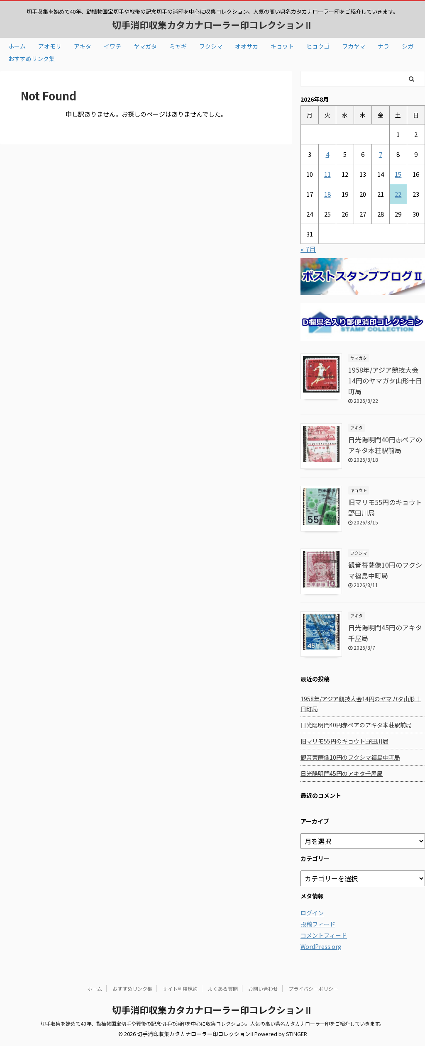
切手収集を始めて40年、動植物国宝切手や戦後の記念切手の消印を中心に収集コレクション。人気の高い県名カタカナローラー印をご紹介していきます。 (212, 1023)
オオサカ (246, 46)
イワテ (112, 46)
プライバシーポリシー (313, 988)
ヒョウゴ (318, 46)
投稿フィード (317, 924)
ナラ (383, 46)
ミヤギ (178, 46)
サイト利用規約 (180, 988)
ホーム (17, 46)
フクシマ (210, 46)
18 (327, 194)
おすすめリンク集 (31, 58)
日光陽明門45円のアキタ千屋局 (341, 773)
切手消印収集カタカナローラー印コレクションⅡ (212, 24)
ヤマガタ (145, 46)
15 (398, 174)
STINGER (296, 1034)
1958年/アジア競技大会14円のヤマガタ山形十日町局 (385, 380)
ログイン (312, 913)
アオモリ (49, 46)
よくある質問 (223, 988)
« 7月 (308, 249)
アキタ (82, 46)
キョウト (282, 46)
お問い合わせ (263, 988)
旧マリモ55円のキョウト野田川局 (344, 741)
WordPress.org (321, 946)
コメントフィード (323, 935)
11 (327, 174)
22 (398, 194)
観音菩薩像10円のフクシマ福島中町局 (350, 757)
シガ (407, 46)
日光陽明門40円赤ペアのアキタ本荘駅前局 (356, 725)
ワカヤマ (353, 46)
